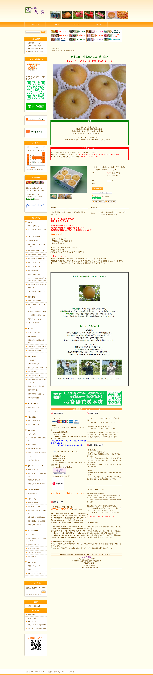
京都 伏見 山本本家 (34, 506)
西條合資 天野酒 (33, 502)
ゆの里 (29, 570)
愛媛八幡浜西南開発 (33, 398)
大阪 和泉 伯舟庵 (33, 460)
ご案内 (36, 602)
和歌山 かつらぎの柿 (34, 262)
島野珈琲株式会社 (33, 493)
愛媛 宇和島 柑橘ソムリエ (36, 251)
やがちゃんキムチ (33, 434)
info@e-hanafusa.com (91, 567)
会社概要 (71, 672)
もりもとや (31, 456)
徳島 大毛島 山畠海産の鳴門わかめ (37, 368)
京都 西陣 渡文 (33, 556)
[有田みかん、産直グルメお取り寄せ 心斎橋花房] (34, 20)
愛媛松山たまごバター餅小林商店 (37, 346)
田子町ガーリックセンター (35, 319)
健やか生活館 (31, 614)
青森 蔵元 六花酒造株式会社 (36, 517)
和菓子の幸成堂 (32, 336)
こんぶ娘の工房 (32, 371)
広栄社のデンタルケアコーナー (36, 566)
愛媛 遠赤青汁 (32, 444)
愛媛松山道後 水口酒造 (34, 525)
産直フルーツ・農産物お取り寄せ (37, 628)
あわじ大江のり (32, 360)
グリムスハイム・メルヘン (35, 332)
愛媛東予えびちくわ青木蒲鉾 (36, 386)
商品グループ (36, 610)
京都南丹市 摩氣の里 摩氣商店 (37, 452)
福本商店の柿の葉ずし (34, 469)
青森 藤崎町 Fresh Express (36, 258)
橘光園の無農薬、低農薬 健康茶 (37, 254)
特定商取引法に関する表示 (35, 48)
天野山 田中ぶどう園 (34, 274)
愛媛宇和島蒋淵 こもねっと (36, 394)
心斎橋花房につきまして (34, 43)
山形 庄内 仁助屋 (33, 323)
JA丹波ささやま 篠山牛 (35, 407)
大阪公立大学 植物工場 (34, 300)
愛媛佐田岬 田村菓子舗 (34, 350)
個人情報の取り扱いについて (36, 51)
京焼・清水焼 (31, 534)
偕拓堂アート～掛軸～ (34, 548)
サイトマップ (97, 24)
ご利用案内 (56, 24)
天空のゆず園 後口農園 (34, 448)
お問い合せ (76, 24)
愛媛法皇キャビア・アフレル (36, 375)
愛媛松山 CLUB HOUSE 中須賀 (36, 484)
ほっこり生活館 (32, 618)
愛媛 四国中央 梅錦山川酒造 (36, 521)
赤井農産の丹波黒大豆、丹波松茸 (37, 311)
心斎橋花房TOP (35, 24)
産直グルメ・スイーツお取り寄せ (37, 625)
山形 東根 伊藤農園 (34, 236)
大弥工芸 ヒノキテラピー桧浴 (36, 573)
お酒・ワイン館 (32, 621)
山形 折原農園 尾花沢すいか (36, 291)
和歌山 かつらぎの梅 (34, 266)
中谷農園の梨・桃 (57, 50)
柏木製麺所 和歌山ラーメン (36, 480)
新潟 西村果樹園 (33, 270)
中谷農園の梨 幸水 (70, 50)
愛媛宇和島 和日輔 (33, 390)
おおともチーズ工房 (33, 424)
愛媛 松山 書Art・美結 (35, 552)
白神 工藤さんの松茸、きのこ (36, 315)
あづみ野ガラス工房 (33, 545)
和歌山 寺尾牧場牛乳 (34, 420)
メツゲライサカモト (33, 411)
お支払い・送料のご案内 (34, 46)
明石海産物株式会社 (33, 364)
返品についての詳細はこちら (101, 196)
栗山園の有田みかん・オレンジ (36, 226)
